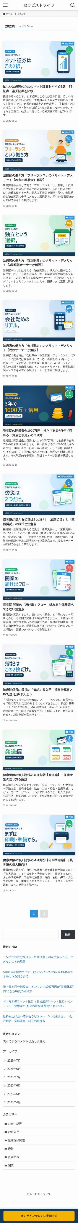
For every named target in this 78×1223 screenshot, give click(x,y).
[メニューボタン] (5, 5)
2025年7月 (14, 1077)
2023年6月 (14, 1085)
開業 (11, 1165)
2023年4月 (14, 1102)
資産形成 (13, 1157)
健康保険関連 (16, 1140)
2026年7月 (14, 1060)
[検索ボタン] (73, 5)
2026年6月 (14, 1068)
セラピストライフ (39, 5)
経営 (11, 1148)
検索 (68, 934)
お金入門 (13, 1132)
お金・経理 (15, 1123)
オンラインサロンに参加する (39, 1215)
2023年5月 (14, 1094)
